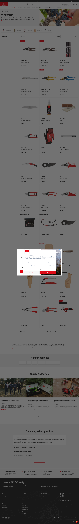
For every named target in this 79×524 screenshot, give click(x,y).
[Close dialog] (60, 250)
